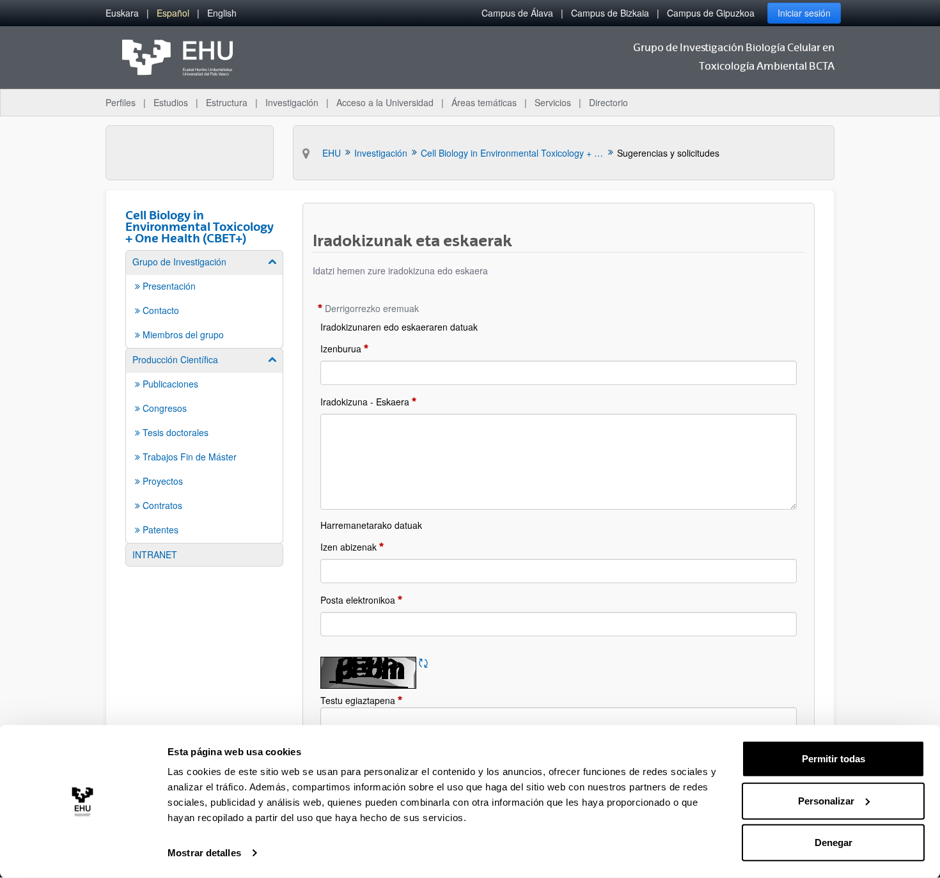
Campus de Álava (517, 12)
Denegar (833, 842)
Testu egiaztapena (386, 700)
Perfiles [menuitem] (121, 102)
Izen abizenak (348, 546)
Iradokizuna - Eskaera (364, 401)
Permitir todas (833, 758)
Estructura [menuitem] (226, 102)
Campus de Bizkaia (610, 12)
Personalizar (826, 800)
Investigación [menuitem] (291, 102)
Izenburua (340, 348)
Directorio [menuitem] (608, 102)
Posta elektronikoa (357, 599)
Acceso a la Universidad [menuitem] (385, 102)
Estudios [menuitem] (170, 102)
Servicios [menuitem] (553, 102)
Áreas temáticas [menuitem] (484, 102)
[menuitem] (122, 13)
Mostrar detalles (204, 852)
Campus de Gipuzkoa (711, 12)
